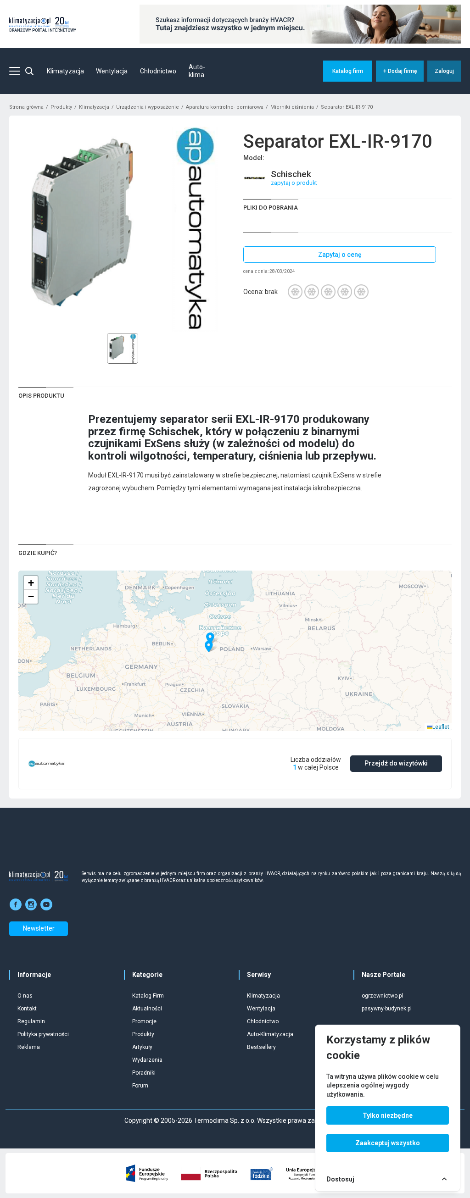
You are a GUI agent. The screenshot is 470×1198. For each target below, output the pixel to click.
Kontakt (27, 1008)
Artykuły (142, 1047)
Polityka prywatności (43, 1034)
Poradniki (144, 1073)
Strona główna (26, 107)
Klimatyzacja (65, 71)
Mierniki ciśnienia (292, 107)
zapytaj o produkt (294, 182)
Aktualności (147, 1008)
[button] (210, 638)
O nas (25, 996)
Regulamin (31, 1021)
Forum (140, 1085)
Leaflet (440, 727)
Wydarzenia (147, 1060)
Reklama (28, 1047)
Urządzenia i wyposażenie (147, 107)
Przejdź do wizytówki (396, 763)
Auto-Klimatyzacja (270, 1034)
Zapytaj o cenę (340, 254)
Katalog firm (347, 71)
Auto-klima (197, 71)
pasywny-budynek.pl (387, 1008)
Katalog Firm (148, 996)
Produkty (61, 107)
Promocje (144, 1021)
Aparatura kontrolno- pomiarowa (224, 107)
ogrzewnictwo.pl (382, 996)
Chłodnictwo (158, 71)
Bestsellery (261, 1047)
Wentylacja (112, 71)
